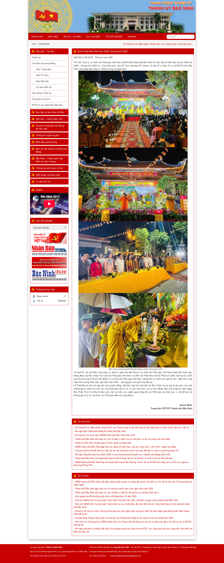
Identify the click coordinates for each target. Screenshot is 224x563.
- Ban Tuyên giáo (43, 69)
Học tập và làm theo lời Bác (50, 112)
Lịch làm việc (93, 37)
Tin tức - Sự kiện (72, 37)
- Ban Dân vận (42, 81)
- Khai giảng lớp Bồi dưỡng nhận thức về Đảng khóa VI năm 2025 (105, 496)
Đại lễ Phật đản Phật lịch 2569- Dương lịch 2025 (103, 51)
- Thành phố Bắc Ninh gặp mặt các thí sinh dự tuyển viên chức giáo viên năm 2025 (113, 488)
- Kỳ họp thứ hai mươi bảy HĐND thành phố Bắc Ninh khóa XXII (104, 435)
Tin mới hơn (84, 421)
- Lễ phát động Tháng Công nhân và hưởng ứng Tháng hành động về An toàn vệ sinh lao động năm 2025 (123, 518)
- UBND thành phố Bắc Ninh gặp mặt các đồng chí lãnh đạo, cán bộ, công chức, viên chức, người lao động (125, 447)
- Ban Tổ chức (42, 75)
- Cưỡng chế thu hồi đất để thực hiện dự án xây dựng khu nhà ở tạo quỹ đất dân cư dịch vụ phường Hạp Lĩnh (126, 450)
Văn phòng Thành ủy (41, 93)
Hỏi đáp (132, 37)
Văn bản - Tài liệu (45, 51)
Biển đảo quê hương (46, 142)
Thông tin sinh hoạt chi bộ (49, 168)
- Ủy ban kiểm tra (43, 87)
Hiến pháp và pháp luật (48, 175)
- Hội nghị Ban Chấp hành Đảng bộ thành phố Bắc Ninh (100, 431)
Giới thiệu (53, 37)
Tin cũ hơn (83, 475)
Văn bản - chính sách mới (49, 119)
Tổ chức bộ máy (114, 37)
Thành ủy (36, 57)
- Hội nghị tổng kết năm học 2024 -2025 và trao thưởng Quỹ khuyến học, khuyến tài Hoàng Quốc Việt (122, 454)
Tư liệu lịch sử (43, 181)
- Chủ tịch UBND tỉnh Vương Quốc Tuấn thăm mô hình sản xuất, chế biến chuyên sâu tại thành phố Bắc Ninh (126, 500)
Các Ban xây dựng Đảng (43, 63)
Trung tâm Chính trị (41, 99)
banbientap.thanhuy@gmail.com (128, 556)
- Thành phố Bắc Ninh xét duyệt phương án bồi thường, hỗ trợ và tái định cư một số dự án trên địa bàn (123, 458)
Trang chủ (37, 37)
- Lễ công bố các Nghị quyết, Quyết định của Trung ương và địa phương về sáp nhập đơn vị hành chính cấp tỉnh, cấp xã (131, 427)
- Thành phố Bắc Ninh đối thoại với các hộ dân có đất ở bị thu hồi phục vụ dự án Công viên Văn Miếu (122, 439)
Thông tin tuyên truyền (47, 135)
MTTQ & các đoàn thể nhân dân (47, 105)
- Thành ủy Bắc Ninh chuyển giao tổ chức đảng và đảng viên (102, 443)
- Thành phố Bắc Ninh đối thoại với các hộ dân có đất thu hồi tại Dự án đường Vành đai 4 (116, 492)
